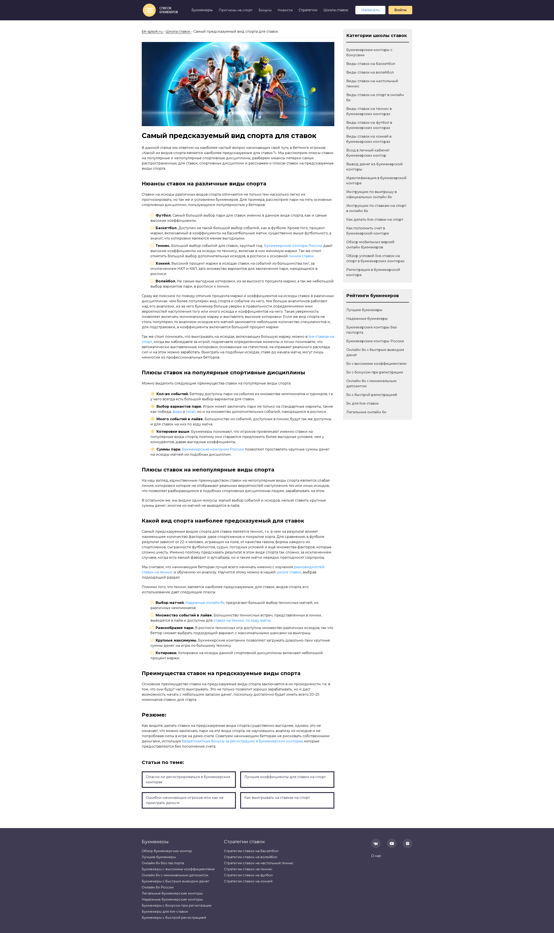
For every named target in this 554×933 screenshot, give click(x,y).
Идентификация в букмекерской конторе (376, 180)
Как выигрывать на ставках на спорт (277, 798)
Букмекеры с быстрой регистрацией (174, 917)
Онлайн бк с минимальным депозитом (371, 383)
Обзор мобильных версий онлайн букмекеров (370, 244)
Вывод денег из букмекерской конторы (374, 166)
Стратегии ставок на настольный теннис (259, 863)
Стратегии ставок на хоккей (248, 881)
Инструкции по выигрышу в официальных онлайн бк (371, 194)
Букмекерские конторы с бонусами (369, 52)
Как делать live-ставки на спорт (374, 219)
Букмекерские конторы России (293, 246)
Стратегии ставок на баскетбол (251, 851)
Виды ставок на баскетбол (370, 64)
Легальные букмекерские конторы (172, 893)
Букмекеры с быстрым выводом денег (176, 881)
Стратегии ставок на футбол (248, 875)
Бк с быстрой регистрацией (371, 395)
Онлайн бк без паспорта (163, 863)
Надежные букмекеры (367, 319)
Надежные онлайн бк (205, 603)
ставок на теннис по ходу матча (242, 620)
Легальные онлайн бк (366, 412)
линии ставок (301, 256)
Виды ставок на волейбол (370, 72)
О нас (376, 856)
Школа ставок (336, 10)
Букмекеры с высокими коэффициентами (178, 869)
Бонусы (265, 10)
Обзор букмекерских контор (167, 851)
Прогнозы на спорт (236, 10)
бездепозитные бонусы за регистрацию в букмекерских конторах (242, 741)
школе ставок (289, 572)
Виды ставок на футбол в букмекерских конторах (369, 125)
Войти (400, 10)
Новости (285, 10)
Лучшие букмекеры (364, 310)
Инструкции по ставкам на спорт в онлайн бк (376, 208)
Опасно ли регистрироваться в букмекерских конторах (188, 779)
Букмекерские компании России (213, 449)
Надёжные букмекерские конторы (172, 899)
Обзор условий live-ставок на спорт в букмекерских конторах (375, 258)
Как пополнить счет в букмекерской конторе (367, 230)
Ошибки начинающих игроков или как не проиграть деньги (185, 800)
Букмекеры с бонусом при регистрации (176, 905)
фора (177, 412)
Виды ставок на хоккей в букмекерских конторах (368, 139)
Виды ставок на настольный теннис (372, 83)
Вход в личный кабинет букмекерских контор (368, 153)
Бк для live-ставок (362, 403)
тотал (190, 412)
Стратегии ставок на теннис (248, 869)
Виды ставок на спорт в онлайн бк (375, 97)
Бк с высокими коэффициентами (376, 364)
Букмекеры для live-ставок (165, 911)
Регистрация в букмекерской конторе (373, 272)
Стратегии (308, 10)
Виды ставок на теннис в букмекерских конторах (369, 111)
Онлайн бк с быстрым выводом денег (375, 352)
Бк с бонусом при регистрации (374, 372)
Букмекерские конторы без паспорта (371, 330)
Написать (370, 10)
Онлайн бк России (158, 887)
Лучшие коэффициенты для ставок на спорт (285, 777)
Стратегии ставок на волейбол (250, 857)
